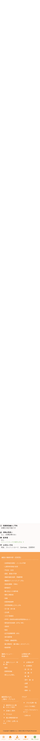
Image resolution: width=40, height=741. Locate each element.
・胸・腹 (26, 676)
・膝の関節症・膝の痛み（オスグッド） (16, 644)
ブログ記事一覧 (31, 703)
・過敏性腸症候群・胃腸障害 (13, 577)
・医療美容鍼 (7, 671)
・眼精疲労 (7, 588)
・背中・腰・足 (28, 680)
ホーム (10, 739)
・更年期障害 (7, 637)
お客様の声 (30, 662)
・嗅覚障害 (7, 647)
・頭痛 (5, 598)
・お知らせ (27, 715)
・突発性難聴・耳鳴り (10, 584)
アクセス (9, 714)
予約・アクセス (35, 739)
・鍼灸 (5, 668)
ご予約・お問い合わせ (10, 722)
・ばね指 (6, 612)
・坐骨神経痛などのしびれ (12, 605)
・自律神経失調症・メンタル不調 (14, 563)
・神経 (25, 687)
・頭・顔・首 (27, 669)
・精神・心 (27, 690)
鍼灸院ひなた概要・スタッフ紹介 (10, 706)
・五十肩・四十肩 (9, 609)
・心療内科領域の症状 (10, 566)
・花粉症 (6, 626)
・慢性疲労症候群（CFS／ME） (14, 623)
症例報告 (29, 666)
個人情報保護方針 (12, 718)
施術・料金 (17, 739)
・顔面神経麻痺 (8, 602)
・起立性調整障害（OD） (11, 633)
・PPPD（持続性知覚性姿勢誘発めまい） (17, 619)
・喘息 (5, 630)
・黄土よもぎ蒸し (9, 675)
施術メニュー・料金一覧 (10, 663)
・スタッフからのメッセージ (30, 711)
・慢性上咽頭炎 (8, 595)
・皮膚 (25, 683)
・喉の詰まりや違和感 (10, 591)
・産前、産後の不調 (10, 573)
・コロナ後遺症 (8, 616)
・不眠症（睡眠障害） (10, 640)
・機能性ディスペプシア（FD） (14, 581)
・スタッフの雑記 (29, 706)
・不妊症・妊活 (8, 570)
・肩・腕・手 (27, 673)
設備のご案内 (10, 710)
